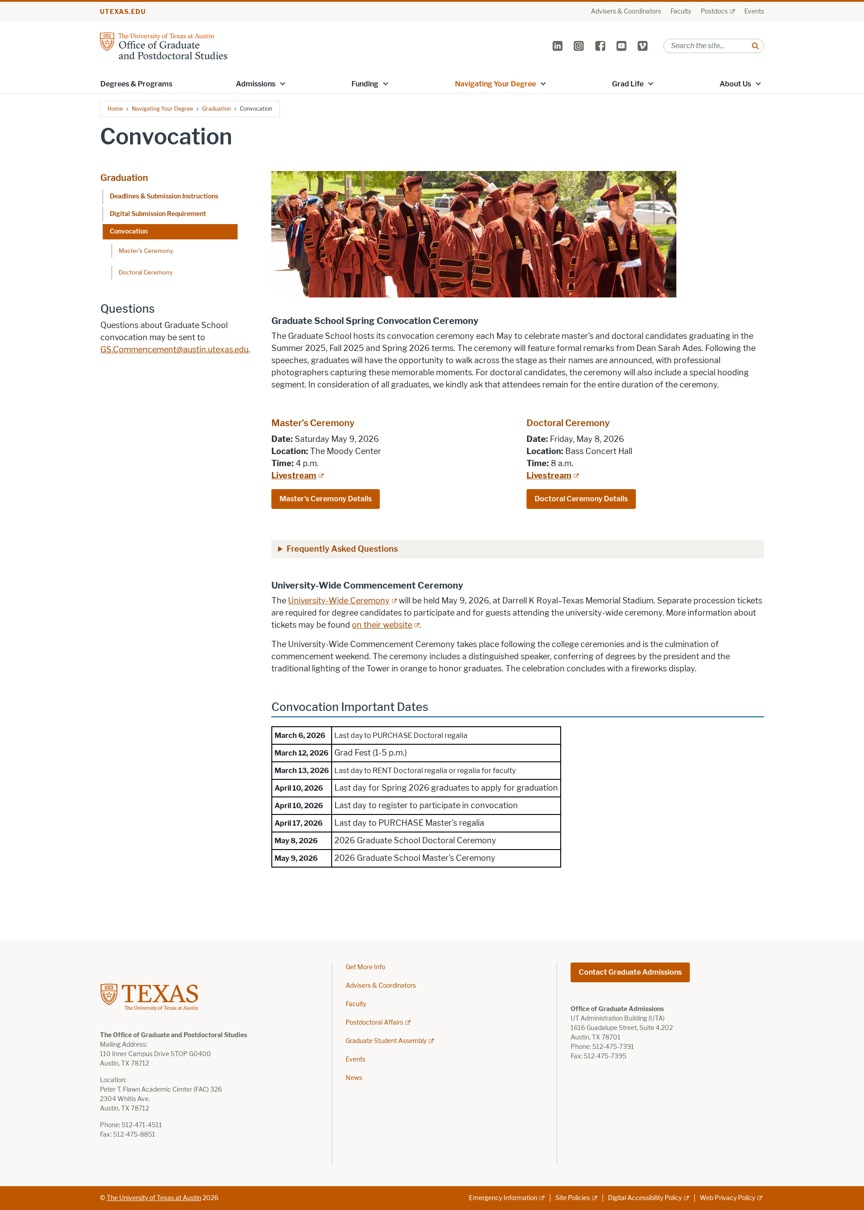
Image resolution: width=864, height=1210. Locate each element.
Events (754, 11)
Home (115, 108)
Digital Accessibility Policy (645, 1198)
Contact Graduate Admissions (630, 972)
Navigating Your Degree (495, 84)
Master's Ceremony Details (325, 499)
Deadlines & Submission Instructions (164, 196)
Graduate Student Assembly (386, 1041)
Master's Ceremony (146, 250)
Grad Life (628, 84)
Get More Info (365, 967)
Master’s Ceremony (313, 423)
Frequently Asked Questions (342, 549)
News (354, 1078)
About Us (735, 84)
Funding (364, 84)
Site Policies (572, 1198)
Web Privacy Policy (727, 1198)
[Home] (163, 45)
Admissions (255, 84)
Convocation (129, 231)
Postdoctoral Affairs (374, 1022)
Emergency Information (503, 1198)
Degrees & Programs (136, 84)
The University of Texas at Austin (154, 1198)
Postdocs (714, 11)
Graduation (216, 108)
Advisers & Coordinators (626, 11)
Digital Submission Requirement (158, 214)
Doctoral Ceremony (146, 272)
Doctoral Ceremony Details (581, 499)
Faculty (680, 11)
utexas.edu (123, 12)
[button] (282, 83)
